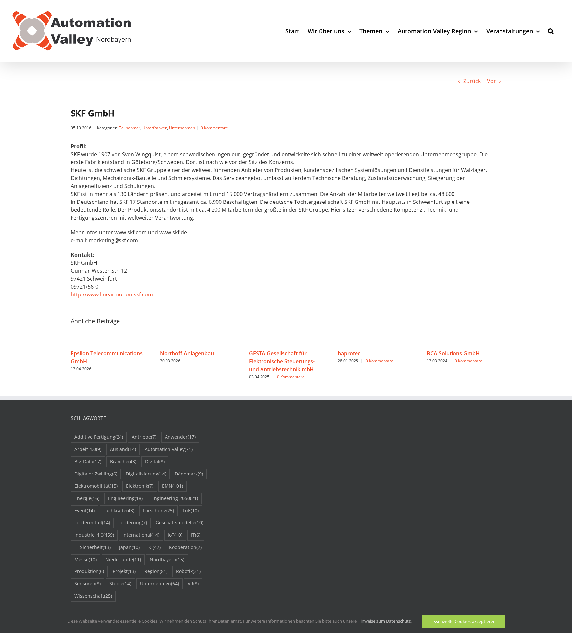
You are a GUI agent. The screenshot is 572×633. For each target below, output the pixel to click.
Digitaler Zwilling (95, 474)
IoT (175, 535)
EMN (172, 486)
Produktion (89, 571)
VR (193, 583)
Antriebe (144, 437)
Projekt (124, 571)
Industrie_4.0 (94, 535)
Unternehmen (182, 128)
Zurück (472, 81)
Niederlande (123, 559)
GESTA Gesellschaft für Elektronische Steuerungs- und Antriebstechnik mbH (282, 361)
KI (154, 547)
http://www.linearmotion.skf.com (112, 294)
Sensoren (87, 583)
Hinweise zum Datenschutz (384, 621)
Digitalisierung (146, 474)
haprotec (349, 353)
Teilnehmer (129, 128)
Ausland (123, 449)
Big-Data (87, 461)
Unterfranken (154, 128)
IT (195, 535)
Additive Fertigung (98, 437)
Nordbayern (167, 559)
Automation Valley (169, 449)
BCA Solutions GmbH (453, 353)
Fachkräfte (118, 510)
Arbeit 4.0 (87, 449)
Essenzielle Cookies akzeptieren (463, 621)
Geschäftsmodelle (179, 523)
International (140, 535)
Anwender (180, 437)
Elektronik (139, 486)
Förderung (133, 523)
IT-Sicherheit (92, 547)
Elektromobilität (96, 486)
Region (155, 571)
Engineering (125, 498)
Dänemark (189, 474)
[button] (551, 31)
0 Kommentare (214, 128)
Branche (123, 461)
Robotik (188, 571)
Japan (129, 547)
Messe (85, 559)
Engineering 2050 (174, 498)
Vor (491, 81)
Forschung (158, 510)
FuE (191, 510)
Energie (86, 498)
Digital (155, 461)
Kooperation (185, 547)
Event (84, 510)
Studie (120, 583)
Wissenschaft (93, 596)
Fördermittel (92, 523)
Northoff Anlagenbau (187, 353)
